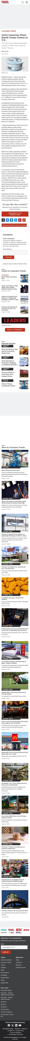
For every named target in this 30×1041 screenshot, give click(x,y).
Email (2, 944)
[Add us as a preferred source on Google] (24, 220)
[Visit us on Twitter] (12, 1025)
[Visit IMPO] (26, 930)
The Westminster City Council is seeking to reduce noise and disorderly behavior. (14, 726)
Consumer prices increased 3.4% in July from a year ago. (15, 633)
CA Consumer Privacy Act (16, 1034)
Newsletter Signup (8, 1028)
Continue (8, 257)
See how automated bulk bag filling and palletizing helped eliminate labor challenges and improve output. (14, 474)
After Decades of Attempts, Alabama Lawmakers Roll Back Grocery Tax (10, 363)
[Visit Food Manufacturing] (11, 930)
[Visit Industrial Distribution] (4, 932)
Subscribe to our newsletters (15, 214)
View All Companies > (15, 330)
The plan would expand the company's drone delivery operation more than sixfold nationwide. (14, 539)
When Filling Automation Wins (9, 277)
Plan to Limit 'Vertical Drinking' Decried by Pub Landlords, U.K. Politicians (15, 722)
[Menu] (26, 2)
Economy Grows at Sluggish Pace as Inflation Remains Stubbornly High (13, 880)
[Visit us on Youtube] (20, 1025)
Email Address (7, 249)
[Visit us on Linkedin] (16, 1025)
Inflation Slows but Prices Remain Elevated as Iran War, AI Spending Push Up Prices (15, 629)
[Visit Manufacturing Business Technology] (19, 932)
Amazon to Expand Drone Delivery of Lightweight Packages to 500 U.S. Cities (10, 298)
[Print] (3, 220)
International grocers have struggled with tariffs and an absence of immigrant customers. (13, 789)
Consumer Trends (9, 31)
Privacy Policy (20, 1030)
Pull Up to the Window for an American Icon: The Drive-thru (9, 308)
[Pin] (19, 220)
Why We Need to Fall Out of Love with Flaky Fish (10, 351)
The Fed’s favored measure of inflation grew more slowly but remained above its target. (14, 884)
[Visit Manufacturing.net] (11, 932)
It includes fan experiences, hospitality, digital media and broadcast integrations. (15, 666)
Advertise (17, 1028)
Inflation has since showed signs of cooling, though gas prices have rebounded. (14, 506)
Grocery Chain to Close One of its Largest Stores (8, 374)
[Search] (22, 2)
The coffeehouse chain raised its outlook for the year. (14, 913)
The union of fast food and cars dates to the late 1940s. (14, 571)
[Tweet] (15, 220)
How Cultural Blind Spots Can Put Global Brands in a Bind (14, 816)
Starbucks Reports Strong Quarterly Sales (15, 910)
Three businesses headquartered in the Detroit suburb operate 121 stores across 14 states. (15, 852)
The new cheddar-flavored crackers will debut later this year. (15, 602)
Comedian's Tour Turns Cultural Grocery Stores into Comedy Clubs (14, 784)
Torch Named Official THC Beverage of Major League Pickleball (14, 662)
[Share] (7, 220)
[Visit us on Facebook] (9, 1025)
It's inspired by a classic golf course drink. (14, 696)
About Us (24, 1028)
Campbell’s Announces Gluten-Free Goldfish (12, 598)
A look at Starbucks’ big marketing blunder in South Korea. (14, 821)
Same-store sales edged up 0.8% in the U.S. (14, 756)
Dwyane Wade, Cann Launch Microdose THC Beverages (14, 693)
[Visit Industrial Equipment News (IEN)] (19, 930)
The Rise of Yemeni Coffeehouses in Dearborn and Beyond (13, 847)
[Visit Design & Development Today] (4, 930)
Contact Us (11, 1030)
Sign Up (5, 952)
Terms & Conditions (15, 1032)
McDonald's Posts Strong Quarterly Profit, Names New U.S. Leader (15, 753)
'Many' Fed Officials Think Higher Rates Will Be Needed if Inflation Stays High (10, 287)
